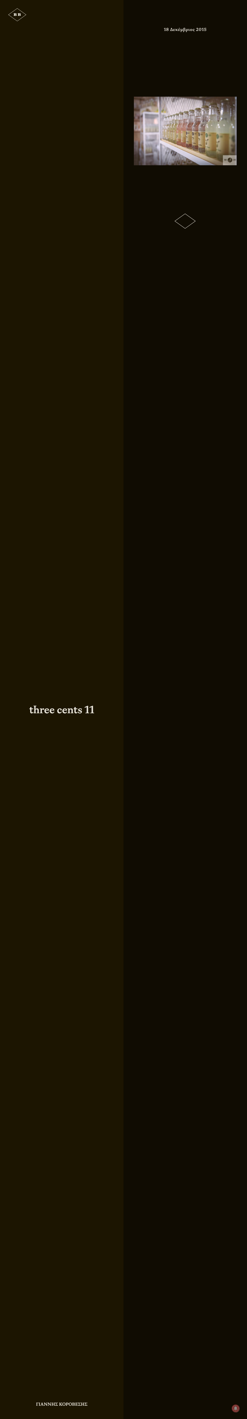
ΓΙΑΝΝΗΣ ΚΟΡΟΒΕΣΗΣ (61, 1404)
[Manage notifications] (236, 1408)
